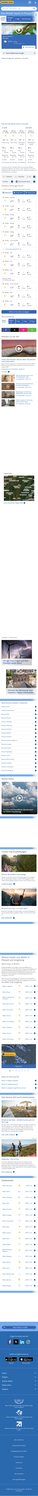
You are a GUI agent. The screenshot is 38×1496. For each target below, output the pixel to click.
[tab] (7, 192)
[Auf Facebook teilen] (6, 330)
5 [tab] (22, 1071)
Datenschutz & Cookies (19, 1445)
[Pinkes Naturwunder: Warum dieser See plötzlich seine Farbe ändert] (19, 348)
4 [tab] (19, 1071)
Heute (3, 19)
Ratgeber (5, 1389)
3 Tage (17, 19)
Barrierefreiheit (19, 1474)
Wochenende (26, 19)
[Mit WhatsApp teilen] (32, 330)
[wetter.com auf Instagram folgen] (28, 1342)
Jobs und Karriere (19, 1440)
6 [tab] (25, 1071)
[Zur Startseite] (8, 2)
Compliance (19, 1468)
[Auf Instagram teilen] (23, 330)
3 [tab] (16, 1071)
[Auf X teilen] (14, 330)
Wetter (4, 1373)
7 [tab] (28, 1071)
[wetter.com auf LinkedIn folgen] (22, 1342)
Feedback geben (18, 43)
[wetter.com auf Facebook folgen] (9, 1342)
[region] (19, 249)
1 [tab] (10, 1071)
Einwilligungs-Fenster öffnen (19, 1451)
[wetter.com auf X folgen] (16, 1342)
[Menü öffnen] (34, 2)
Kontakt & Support (19, 1457)
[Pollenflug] (29, 2)
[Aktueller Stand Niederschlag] (19, 488)
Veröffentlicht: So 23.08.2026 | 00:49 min (13, 369)
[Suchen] (33, 9)
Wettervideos (6, 1385)
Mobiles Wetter (7, 1381)
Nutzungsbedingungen (19, 1479)
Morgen (10, 19)
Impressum (19, 1462)
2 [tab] (13, 1071)
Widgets (5, 1377)
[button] (19, 311)
